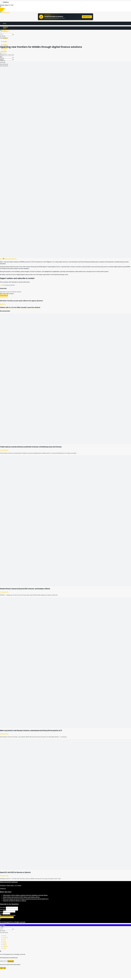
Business (3, 53)
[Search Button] (13, 59)
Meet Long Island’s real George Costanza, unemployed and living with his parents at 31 (31, 730)
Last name (3, 909)
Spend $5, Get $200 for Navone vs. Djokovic (15, 872)
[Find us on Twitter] (0, 7)
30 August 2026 (4, 734)
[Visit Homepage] (5, 12)
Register (2, 9)
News (4, 23)
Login (1, 11)
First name (3, 907)
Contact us (6, 2)
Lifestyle (5, 946)
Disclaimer (3, 885)
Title (1, 913)
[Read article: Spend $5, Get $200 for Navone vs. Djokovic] (65, 804)
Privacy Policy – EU (11, 885)
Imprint (19, 885)
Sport (4, 941)
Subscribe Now (4, 295)
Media (5, 45)
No (4, 968)
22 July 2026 (3, 51)
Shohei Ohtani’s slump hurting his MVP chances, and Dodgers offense (25, 589)
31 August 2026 (4, 450)
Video (4, 948)
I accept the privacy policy (8, 915)
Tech (4, 939)
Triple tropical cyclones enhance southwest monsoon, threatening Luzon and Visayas (31, 447)
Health (5, 41)
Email (1, 911)
